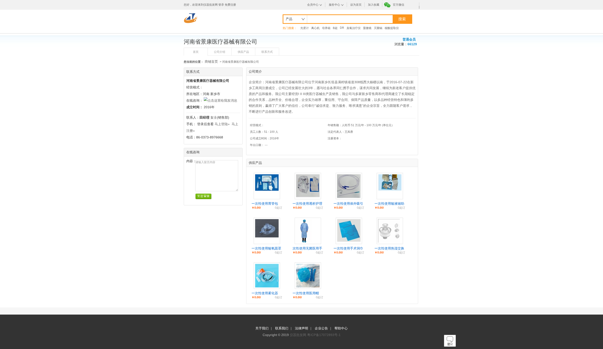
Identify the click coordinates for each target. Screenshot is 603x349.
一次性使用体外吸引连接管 (348, 204)
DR (342, 27)
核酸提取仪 (392, 28)
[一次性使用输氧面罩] (267, 236)
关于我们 (262, 328)
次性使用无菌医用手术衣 (307, 248)
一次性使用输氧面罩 (266, 248)
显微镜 (367, 28)
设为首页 (356, 4)
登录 (221, 4)
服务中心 (334, 4)
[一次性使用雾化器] (267, 286)
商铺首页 (211, 61)
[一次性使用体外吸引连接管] (349, 197)
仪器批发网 (298, 335)
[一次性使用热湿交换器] (389, 241)
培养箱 (326, 28)
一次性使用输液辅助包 (389, 204)
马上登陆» (222, 124)
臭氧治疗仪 (353, 28)
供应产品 (243, 52)
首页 (196, 52)
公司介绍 (219, 52)
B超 (335, 28)
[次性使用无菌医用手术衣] (304, 241)
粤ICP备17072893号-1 (324, 335)
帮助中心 (341, 328)
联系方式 (267, 52)
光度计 (304, 28)
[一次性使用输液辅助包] (390, 190)
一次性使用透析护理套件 (307, 204)
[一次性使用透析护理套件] (308, 196)
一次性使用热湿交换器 (389, 248)
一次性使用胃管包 (265, 203)
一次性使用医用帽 (306, 293)
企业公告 (321, 328)
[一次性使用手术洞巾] (349, 240)
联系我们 (281, 328)
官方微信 (398, 4)
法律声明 (301, 328)
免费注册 (230, 4)
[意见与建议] (450, 345)
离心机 (315, 28)
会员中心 (312, 4)
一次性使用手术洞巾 (348, 248)
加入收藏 (373, 4)
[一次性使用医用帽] (308, 286)
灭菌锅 (378, 28)
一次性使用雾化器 (265, 293)
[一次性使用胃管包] (267, 189)
